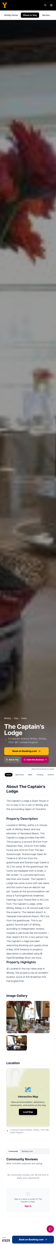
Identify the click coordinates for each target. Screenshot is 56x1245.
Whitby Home (11, 15)
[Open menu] (51, 5)
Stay (16, 718)
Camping (40, 775)
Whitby (7, 718)
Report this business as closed (43, 769)
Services (46, 15)
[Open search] (45, 5)
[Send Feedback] (50, 1229)
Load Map (28, 1112)
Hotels (8, 775)
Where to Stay (30, 15)
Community (13, 1151)
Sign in (28, 1206)
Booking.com (27, 1151)
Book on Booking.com (24, 751)
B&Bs (30, 775)
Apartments (19, 775)
